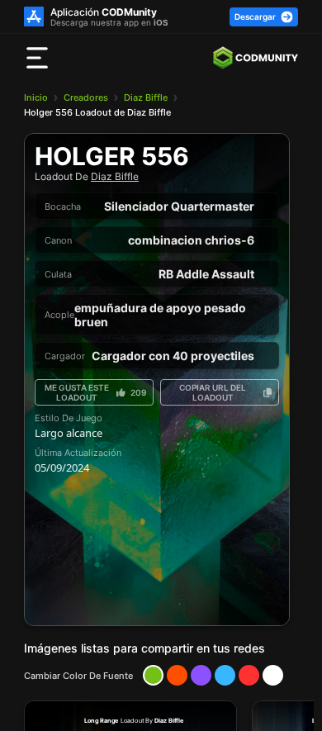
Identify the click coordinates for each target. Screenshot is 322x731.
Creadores (86, 97)
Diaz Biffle (146, 97)
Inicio (36, 97)
